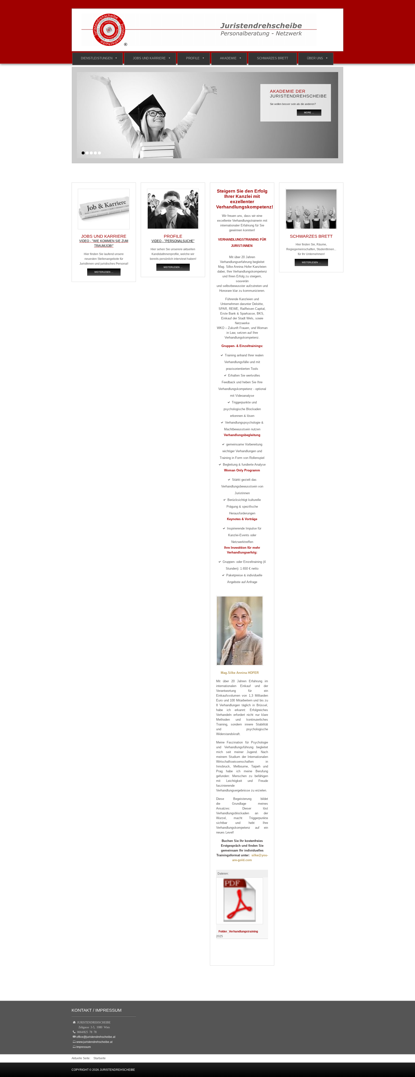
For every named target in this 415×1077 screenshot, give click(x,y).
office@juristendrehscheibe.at (95, 1037)
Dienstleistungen (96, 58)
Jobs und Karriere (149, 58)
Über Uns (315, 58)
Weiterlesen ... (103, 272)
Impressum (83, 1047)
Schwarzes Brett (272, 58)
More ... (309, 112)
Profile (193, 58)
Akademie (228, 58)
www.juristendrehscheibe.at (94, 1042)
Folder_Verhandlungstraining (238, 931)
